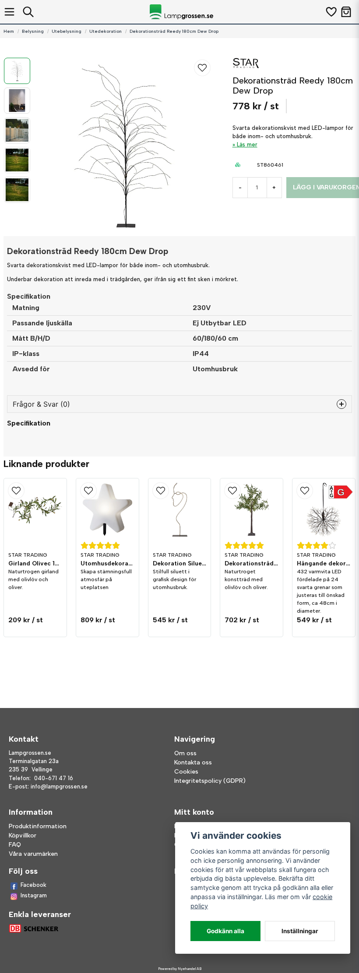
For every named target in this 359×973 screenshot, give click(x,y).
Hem (9, 31)
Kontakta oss (193, 762)
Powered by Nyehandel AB (179, 968)
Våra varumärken (33, 854)
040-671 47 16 (53, 778)
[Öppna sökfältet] (28, 12)
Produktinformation (38, 826)
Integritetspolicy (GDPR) (210, 781)
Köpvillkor (22, 835)
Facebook (33, 885)
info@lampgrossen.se (59, 786)
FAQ (15, 844)
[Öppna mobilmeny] (9, 12)
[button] (202, 68)
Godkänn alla (225, 931)
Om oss (185, 753)
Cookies (186, 771)
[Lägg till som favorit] (331, 12)
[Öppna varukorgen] (346, 12)
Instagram (34, 895)
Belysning (33, 31)
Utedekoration (105, 31)
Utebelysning (66, 31)
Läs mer (247, 144)
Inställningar (300, 931)
